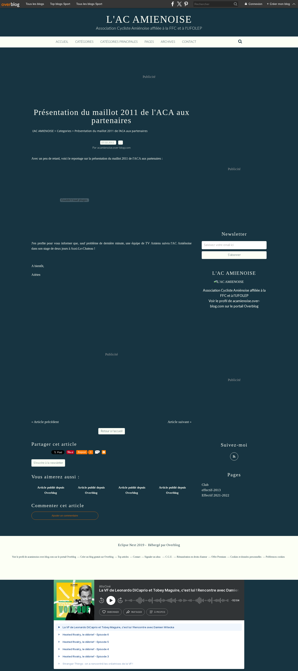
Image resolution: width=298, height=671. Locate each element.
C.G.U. (169, 556)
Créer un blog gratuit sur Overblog (97, 556)
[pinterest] (186, 4)
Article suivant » (180, 422)
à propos (159, 612)
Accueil (62, 41)
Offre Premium (218, 556)
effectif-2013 (211, 490)
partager (136, 612)
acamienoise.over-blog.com (41, 556)
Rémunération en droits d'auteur (192, 556)
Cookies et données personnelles (246, 556)
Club (205, 485)
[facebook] (172, 4)
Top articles (123, 556)
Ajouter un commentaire (65, 515)
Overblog (173, 545)
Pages (149, 41)
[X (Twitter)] (179, 4)
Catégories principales (119, 41)
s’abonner (113, 612)
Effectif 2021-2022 (215, 495)
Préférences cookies (275, 556)
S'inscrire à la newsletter (48, 463)
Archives (168, 41)
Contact (189, 41)
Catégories (84, 41)
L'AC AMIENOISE (149, 19)
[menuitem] (62, 42)
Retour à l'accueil (111, 431)
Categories (64, 131)
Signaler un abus (153, 556)
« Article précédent (45, 422)
